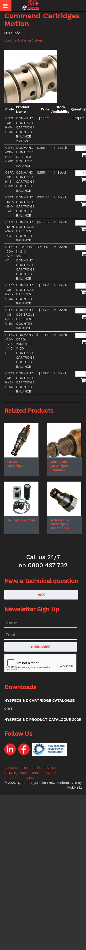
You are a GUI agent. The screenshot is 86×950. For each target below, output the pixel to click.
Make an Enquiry (78, 117)
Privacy (50, 773)
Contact (10, 768)
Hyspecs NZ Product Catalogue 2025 (42, 719)
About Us (12, 778)
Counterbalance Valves (23, 40)
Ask (41, 595)
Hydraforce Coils (21, 520)
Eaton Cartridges (16, 464)
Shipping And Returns (21, 773)
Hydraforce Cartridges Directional (59, 524)
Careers (32, 778)
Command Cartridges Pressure (58, 466)
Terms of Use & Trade (41, 768)
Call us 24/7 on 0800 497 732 (43, 561)
